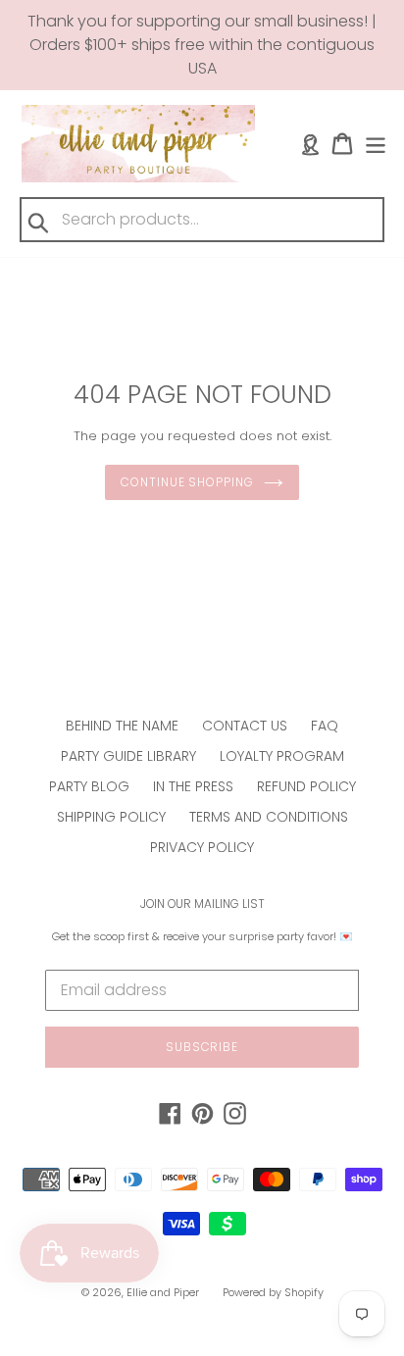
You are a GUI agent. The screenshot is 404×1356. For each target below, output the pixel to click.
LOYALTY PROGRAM (282, 756)
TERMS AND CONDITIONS (268, 817)
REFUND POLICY (306, 786)
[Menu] (375, 144)
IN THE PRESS (193, 786)
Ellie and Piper (162, 1292)
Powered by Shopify (273, 1292)
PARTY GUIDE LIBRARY (128, 756)
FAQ (324, 725)
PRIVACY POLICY (202, 847)
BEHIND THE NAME (122, 725)
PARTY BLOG (89, 786)
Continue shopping (187, 482)
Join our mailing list (202, 904)
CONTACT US (244, 725)
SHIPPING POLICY (111, 817)
